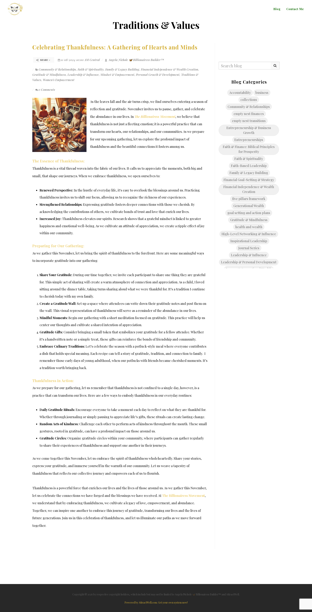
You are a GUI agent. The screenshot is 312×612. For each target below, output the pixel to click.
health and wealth (248, 227)
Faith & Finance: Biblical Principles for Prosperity (249, 149)
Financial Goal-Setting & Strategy (249, 180)
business (261, 92)
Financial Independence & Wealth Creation (169, 69)
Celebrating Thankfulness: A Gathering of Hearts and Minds (115, 47)
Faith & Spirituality (91, 69)
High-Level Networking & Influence (249, 234)
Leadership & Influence (83, 75)
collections (248, 99)
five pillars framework (248, 199)
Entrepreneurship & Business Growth (248, 130)
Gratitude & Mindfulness (49, 75)
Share (44, 59)
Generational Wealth (248, 206)
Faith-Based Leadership (249, 166)
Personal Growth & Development (157, 75)
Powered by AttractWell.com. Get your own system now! (156, 602)
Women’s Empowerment (58, 80)
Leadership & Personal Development (248, 262)
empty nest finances (249, 114)
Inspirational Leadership (248, 241)
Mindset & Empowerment (117, 75)
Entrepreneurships (248, 140)
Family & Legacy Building (122, 69)
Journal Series (248, 248)
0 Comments (46, 90)
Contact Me (295, 9)
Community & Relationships (57, 69)
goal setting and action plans (248, 213)
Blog (277, 9)
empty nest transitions (249, 121)
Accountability (240, 92)
